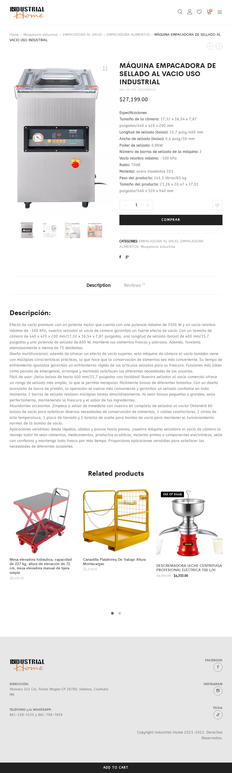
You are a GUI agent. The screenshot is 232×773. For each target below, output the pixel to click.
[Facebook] (217, 667)
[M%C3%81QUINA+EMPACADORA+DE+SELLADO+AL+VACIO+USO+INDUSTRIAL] (127, 257)
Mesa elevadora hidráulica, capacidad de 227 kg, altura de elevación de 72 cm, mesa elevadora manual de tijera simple (41, 566)
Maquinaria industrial (40, 35)
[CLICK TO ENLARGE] (105, 68)
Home (14, 35)
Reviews (134, 285)
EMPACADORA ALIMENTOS (128, 35)
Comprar (171, 220)
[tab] (98, 285)
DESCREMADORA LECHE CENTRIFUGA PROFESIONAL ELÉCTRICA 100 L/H (189, 567)
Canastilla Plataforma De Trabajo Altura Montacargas (114, 561)
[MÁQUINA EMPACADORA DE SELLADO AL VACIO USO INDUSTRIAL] (120, 257)
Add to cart (115, 768)
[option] (27, 230)
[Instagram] (217, 691)
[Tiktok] (217, 714)
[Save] (217, 205)
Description (99, 285)
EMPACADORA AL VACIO (82, 35)
